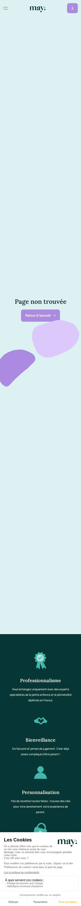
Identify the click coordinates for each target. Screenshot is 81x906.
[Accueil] (38, 8)
